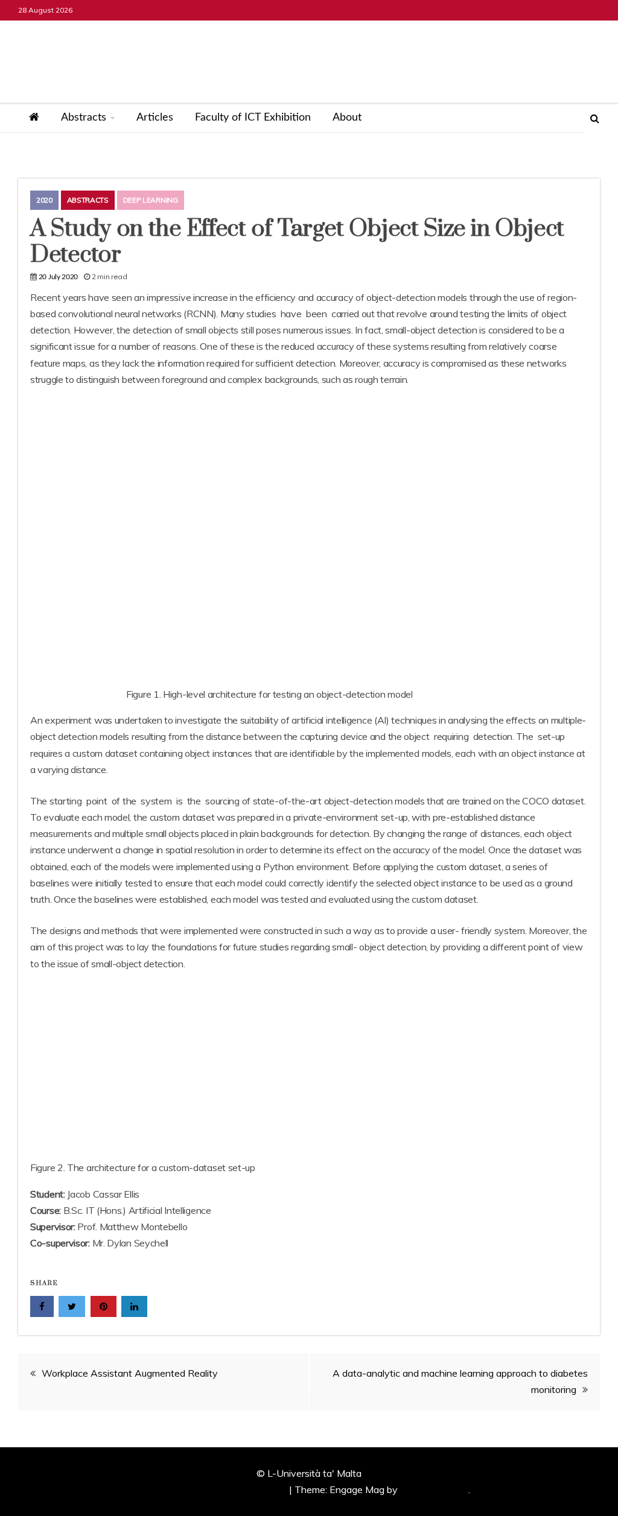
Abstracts (83, 117)
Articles (154, 117)
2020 (44, 199)
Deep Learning (150, 199)
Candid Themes (434, 1489)
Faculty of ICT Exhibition (253, 117)
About (347, 117)
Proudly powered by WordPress (218, 1489)
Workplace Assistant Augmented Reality (130, 1373)
